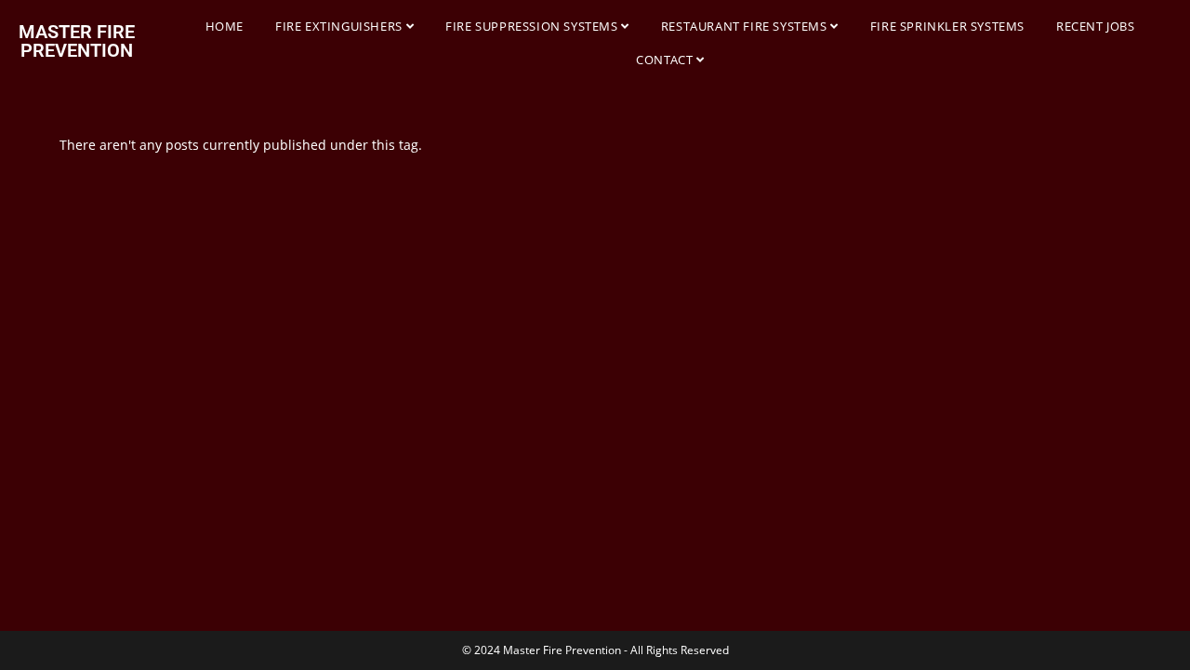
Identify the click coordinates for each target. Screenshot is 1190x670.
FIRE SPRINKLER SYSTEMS (947, 26)
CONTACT (666, 59)
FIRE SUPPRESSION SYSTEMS (533, 26)
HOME (224, 26)
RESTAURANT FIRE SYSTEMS (745, 26)
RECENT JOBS (1095, 26)
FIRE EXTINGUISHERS (340, 26)
